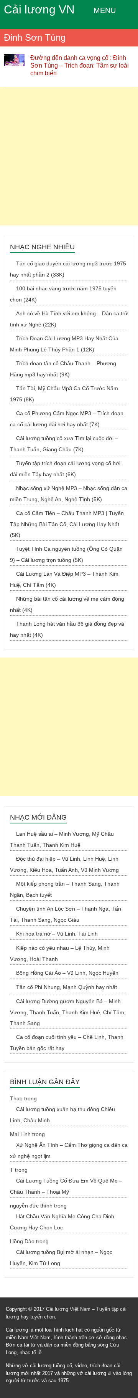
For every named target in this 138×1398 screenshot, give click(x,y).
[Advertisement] (69, 156)
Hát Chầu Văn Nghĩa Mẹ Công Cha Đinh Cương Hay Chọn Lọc (62, 1222)
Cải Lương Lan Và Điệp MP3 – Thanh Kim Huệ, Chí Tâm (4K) (64, 579)
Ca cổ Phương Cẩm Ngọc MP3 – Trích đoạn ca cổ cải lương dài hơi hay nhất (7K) (66, 418)
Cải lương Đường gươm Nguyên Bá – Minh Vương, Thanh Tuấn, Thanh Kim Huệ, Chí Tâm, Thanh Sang (68, 1012)
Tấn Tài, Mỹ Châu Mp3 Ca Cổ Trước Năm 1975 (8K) (64, 394)
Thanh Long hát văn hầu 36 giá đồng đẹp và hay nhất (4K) (67, 629)
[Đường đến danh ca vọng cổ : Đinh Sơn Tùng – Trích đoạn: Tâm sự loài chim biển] (14, 58)
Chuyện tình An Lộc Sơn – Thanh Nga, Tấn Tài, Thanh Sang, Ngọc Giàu (65, 914)
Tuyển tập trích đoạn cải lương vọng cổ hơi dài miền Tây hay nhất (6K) (65, 468)
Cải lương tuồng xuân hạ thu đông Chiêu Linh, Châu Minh (62, 1114)
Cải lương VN (39, 9)
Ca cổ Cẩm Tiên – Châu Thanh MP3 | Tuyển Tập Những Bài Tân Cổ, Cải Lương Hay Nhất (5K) (67, 524)
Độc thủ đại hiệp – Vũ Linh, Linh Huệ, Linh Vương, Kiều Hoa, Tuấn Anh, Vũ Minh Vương (64, 864)
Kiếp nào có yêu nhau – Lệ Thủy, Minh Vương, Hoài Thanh (60, 953)
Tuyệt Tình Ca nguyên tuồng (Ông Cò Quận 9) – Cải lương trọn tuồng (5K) (66, 554)
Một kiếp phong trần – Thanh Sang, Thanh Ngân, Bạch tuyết (65, 889)
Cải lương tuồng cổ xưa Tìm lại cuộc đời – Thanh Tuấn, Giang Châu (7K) (64, 443)
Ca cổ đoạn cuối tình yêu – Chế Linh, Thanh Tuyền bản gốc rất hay (66, 1042)
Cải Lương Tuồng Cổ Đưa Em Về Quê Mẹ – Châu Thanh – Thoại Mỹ (66, 1186)
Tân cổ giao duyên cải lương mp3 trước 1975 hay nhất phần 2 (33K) (68, 269)
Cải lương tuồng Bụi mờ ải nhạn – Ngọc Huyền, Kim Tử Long (61, 1257)
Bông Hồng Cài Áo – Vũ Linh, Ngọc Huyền (67, 973)
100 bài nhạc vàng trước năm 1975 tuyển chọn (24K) (63, 294)
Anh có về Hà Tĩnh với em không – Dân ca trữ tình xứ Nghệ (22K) (69, 319)
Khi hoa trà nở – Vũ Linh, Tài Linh (57, 934)
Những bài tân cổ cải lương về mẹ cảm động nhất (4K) (67, 604)
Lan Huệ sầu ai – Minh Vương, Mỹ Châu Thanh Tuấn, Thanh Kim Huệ (62, 839)
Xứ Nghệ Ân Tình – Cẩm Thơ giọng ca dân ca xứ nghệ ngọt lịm (69, 1150)
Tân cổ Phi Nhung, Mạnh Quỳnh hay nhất (66, 987)
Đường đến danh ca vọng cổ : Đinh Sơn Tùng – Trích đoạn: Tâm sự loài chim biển (79, 65)
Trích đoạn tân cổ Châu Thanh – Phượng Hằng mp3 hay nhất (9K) (63, 369)
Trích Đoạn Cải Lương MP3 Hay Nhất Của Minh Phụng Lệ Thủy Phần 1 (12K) (64, 344)
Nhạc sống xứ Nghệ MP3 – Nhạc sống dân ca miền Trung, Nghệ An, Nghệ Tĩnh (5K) (68, 493)
